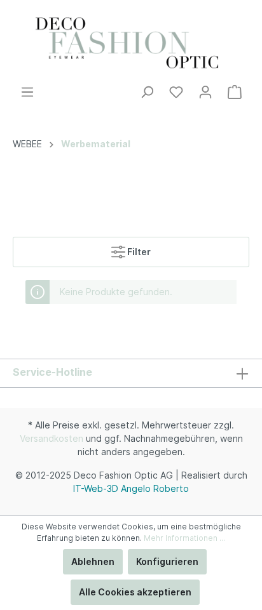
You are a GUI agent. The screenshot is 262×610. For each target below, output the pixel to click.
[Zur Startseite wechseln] (131, 42)
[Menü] (27, 92)
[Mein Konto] (205, 92)
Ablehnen (92, 561)
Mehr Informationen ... (184, 538)
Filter (138, 251)
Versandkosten (51, 438)
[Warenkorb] (234, 92)
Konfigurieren (167, 561)
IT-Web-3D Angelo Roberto (131, 488)
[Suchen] (147, 92)
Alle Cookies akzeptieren (135, 592)
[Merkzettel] (176, 92)
